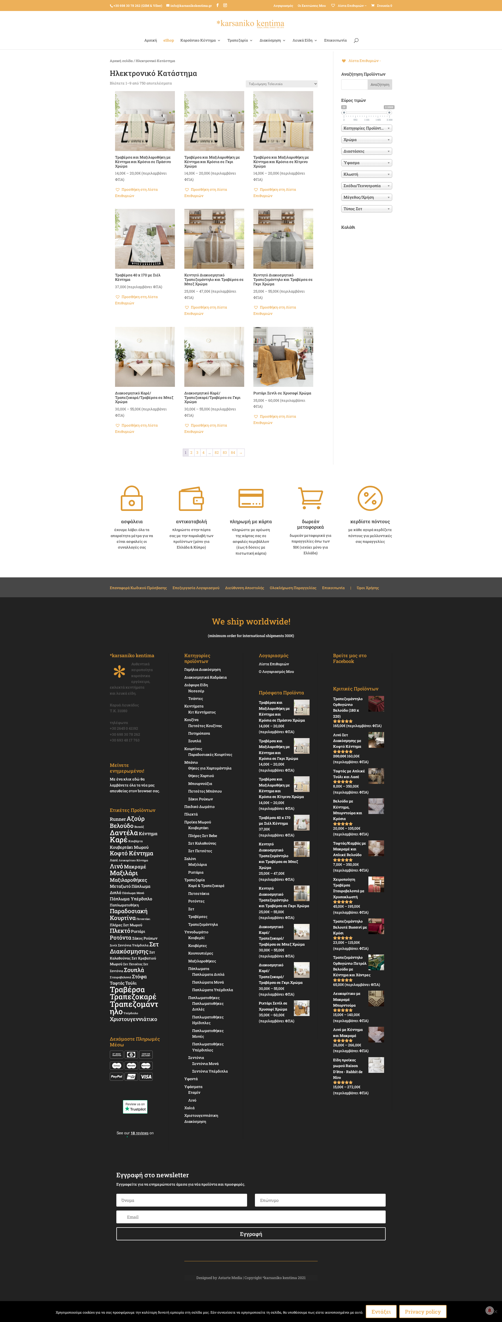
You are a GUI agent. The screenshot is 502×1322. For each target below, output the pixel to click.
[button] (145, 192)
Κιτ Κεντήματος (202, 712)
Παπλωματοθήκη (124, 905)
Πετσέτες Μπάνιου (205, 791)
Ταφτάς (117, 983)
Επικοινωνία (335, 40)
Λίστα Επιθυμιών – (352, 5)
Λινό (116, 866)
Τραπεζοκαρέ (133, 996)
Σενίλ (113, 945)
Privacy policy (423, 1311)
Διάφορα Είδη (196, 684)
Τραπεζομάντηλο (134, 1007)
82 (217, 452)
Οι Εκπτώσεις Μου (312, 5)
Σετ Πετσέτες (132, 964)
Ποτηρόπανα (199, 733)
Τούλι (130, 983)
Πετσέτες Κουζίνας (205, 725)
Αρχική (150, 40)
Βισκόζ (139, 827)
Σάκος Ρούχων (144, 938)
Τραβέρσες (197, 916)
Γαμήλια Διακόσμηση (202, 669)
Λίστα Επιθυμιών (274, 663)
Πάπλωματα (198, 968)
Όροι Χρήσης (368, 588)
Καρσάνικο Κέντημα (198, 40)
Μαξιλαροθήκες (128, 880)
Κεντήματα (193, 706)
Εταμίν (194, 1092)
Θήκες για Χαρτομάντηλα (209, 768)
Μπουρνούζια (200, 783)
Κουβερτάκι (198, 827)
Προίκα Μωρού (197, 821)
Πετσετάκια (198, 893)
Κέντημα (148, 833)
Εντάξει (381, 1311)
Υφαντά (191, 1078)
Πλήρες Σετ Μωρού (126, 925)
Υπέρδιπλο (130, 1013)
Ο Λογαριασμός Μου (276, 671)
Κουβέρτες (197, 945)
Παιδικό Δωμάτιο (199, 806)
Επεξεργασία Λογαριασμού (196, 588)
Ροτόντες (196, 901)
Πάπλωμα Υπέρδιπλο (131, 898)
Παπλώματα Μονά (208, 982)
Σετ (191, 908)
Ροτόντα (121, 937)
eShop (168, 40)
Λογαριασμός (283, 5)
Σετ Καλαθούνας (202, 843)
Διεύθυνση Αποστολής (244, 588)
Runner (118, 819)
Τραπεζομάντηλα (203, 924)
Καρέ (119, 839)
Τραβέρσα (127, 989)
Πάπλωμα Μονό (133, 893)
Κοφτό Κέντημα (131, 853)
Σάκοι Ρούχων (200, 798)
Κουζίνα (191, 719)
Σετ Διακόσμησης (134, 947)
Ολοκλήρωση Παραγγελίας (293, 588)
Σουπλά (134, 970)
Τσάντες (195, 698)
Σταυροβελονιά (120, 977)
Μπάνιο (191, 762)
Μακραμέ (135, 866)
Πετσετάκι (143, 919)
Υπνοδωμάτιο (196, 931)
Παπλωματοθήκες (204, 997)
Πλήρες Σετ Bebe (202, 835)
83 (225, 452)
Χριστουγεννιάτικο (133, 1019)
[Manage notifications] (490, 1310)
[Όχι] (495, 1311)
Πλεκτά (191, 814)
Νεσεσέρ (196, 690)
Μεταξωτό (120, 886)
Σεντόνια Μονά (205, 1063)
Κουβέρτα (135, 841)
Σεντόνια (196, 1057)
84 (233, 452)
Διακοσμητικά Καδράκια (205, 677)
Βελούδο (122, 825)
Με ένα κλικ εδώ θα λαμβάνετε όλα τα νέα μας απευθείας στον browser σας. (135, 785)
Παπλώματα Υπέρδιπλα (212, 989)
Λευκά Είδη (302, 40)
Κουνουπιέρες (200, 953)
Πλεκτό (120, 930)
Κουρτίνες (193, 748)
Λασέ (114, 860)
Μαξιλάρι (124, 873)
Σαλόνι (190, 858)
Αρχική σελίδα (121, 61)
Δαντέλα (124, 832)
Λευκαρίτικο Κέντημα (133, 860)
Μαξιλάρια (197, 864)
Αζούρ (136, 818)
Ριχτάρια (195, 872)
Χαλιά (189, 1107)
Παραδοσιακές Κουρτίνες (210, 754)
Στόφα (139, 976)
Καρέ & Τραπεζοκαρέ (206, 885)
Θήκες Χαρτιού (201, 775)
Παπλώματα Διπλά (208, 974)
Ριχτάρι (138, 931)
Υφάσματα (193, 1086)
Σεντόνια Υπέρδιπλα (133, 945)
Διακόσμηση (270, 40)
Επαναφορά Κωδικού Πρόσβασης (138, 588)
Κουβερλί (196, 937)
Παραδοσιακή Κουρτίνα (128, 914)
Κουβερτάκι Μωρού (129, 847)
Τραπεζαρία (237, 40)
